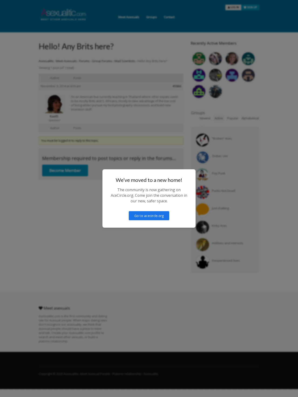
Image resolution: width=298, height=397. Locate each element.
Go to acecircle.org (149, 216)
